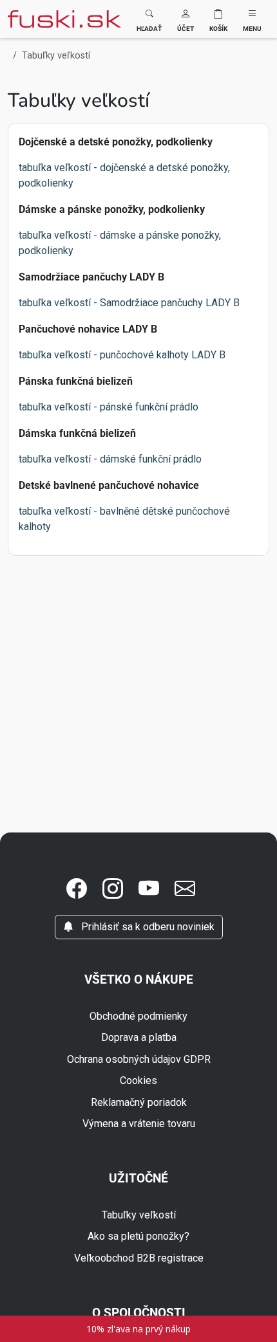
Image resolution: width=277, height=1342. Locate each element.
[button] (185, 19)
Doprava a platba (139, 1037)
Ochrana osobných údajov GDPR (139, 1059)
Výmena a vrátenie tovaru (138, 1123)
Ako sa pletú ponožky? (138, 1236)
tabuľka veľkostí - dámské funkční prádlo (110, 459)
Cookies (138, 1080)
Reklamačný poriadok (139, 1102)
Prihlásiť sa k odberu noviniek (147, 927)
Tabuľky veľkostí (139, 1215)
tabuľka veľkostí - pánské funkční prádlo (108, 407)
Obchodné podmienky (138, 1016)
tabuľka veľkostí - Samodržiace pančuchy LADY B (129, 303)
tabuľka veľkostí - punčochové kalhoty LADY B (122, 355)
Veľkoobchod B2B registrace (139, 1258)
